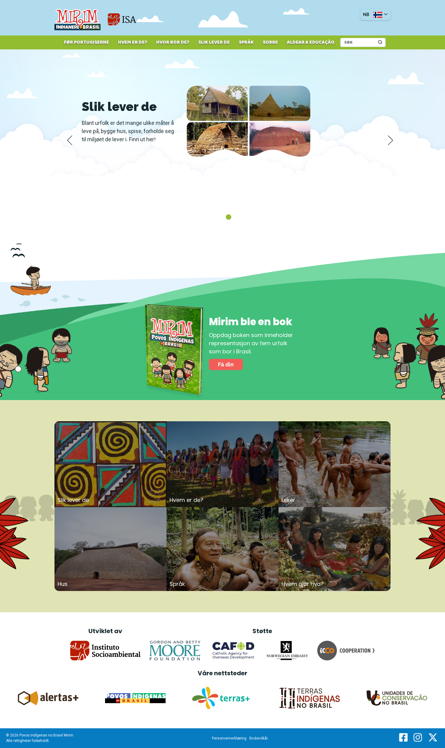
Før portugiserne (86, 42)
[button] (375, 14)
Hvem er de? (132, 42)
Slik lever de (214, 42)
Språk (246, 42)
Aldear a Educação (311, 42)
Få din (226, 364)
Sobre (270, 42)
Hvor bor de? (172, 42)
